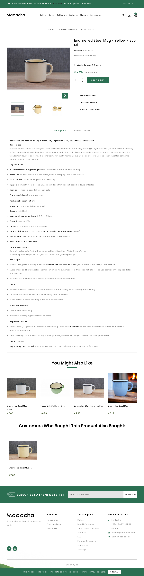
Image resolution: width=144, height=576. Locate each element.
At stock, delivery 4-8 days (87, 65)
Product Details (82, 130)
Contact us (82, 545)
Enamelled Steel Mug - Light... (88, 406)
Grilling (43, 15)
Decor (51, 15)
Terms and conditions (88, 528)
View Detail (10, 382)
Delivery (81, 520)
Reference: (79, 50)
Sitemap (81, 549)
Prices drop (52, 520)
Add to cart (98, 80)
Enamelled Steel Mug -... (119, 406)
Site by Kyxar (72, 564)
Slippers (84, 15)
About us (81, 532)
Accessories (96, 15)
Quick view (10, 377)
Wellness (73, 15)
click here (100, 572)
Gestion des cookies (122, 536)
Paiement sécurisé (86, 541)
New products (54, 524)
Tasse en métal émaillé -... (53, 406)
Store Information (118, 514)
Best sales (52, 528)
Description (59, 130)
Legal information (86, 524)
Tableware (62, 15)
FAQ (79, 536)
